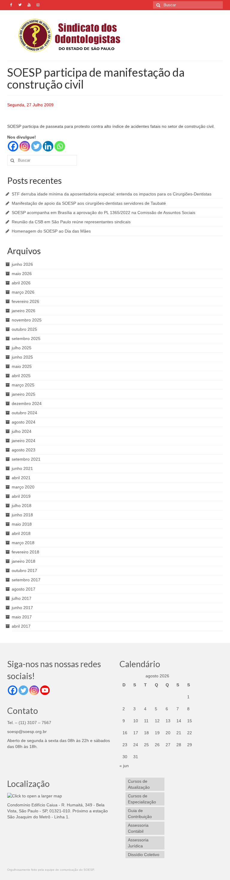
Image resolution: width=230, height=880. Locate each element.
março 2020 (23, 487)
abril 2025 (21, 375)
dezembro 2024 (27, 403)
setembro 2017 (26, 579)
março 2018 (23, 542)
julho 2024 (21, 431)
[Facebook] (13, 146)
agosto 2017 (23, 589)
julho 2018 (21, 505)
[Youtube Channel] (45, 690)
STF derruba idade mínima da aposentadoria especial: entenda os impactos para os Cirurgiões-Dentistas (111, 194)
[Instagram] (24, 146)
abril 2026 (21, 282)
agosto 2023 (23, 449)
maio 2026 (22, 273)
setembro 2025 (26, 338)
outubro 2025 (24, 329)
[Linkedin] (48, 146)
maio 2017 (22, 617)
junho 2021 (22, 468)
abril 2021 (21, 477)
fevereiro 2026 (25, 301)
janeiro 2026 (23, 310)
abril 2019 (21, 496)
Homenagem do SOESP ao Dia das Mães (51, 231)
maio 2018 (22, 524)
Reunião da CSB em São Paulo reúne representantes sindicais (71, 221)
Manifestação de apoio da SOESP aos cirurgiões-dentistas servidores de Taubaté (89, 203)
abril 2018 (21, 533)
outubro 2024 (24, 412)
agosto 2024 (23, 422)
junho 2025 (22, 357)
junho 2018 (22, 514)
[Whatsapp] (60, 146)
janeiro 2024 (23, 440)
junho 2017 (22, 607)
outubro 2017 (24, 570)
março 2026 (23, 292)
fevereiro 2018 (25, 552)
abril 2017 (21, 626)
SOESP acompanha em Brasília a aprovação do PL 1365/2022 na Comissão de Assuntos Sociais (103, 212)
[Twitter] (36, 146)
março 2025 (23, 385)
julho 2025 (21, 347)
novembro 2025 (27, 320)
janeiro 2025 (23, 394)
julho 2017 (21, 598)
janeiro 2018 (23, 561)
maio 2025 (22, 366)
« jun (124, 765)
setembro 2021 (26, 459)
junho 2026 (22, 264)
